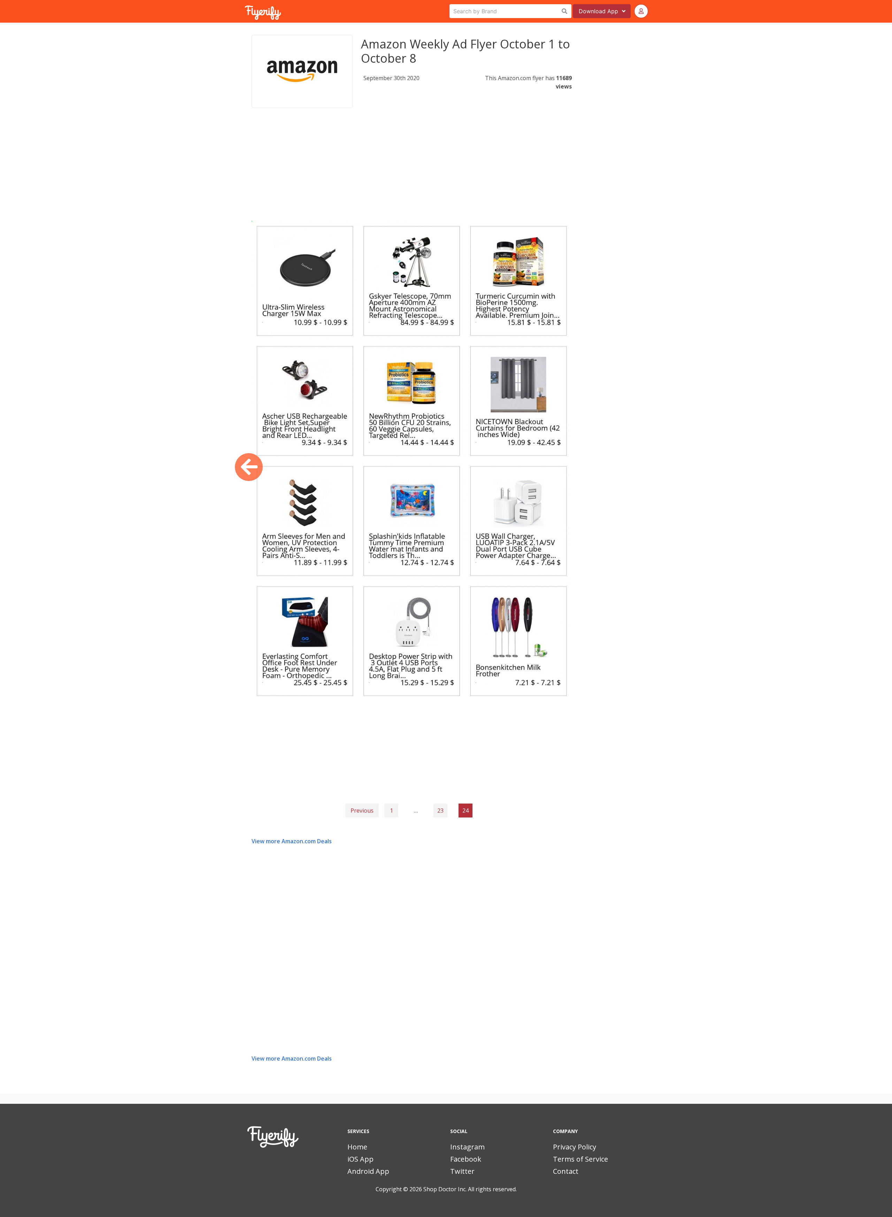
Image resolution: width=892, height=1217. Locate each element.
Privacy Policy (574, 1147)
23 (440, 810)
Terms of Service (580, 1159)
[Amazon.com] (302, 71)
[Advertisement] (412, 172)
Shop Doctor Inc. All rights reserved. (470, 1189)
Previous (362, 810)
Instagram (467, 1147)
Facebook (465, 1159)
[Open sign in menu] (641, 11)
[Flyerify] (245, 11)
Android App (368, 1171)
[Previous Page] (249, 467)
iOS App (360, 1159)
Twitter (462, 1171)
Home (357, 1147)
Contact (565, 1171)
